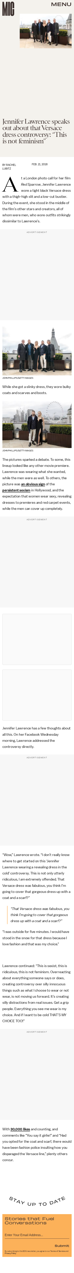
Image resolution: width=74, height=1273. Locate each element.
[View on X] (37, 639)
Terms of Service (57, 1251)
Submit (62, 1245)
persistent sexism (16, 490)
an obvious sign (33, 484)
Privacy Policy (10, 1253)
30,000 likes (20, 1129)
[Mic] (8, 9)
